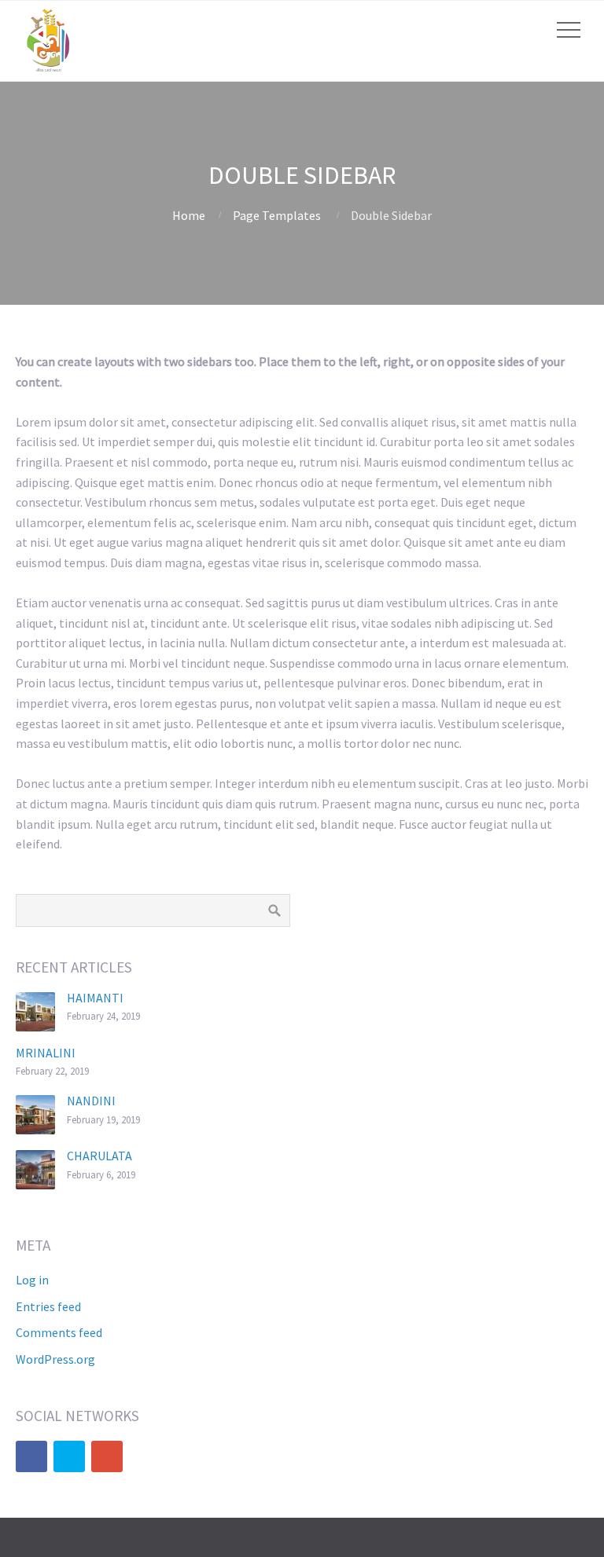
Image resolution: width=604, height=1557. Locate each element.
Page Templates (277, 215)
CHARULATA (99, 1155)
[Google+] (107, 1456)
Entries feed (48, 1306)
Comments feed (59, 1332)
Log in (32, 1280)
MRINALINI (46, 1053)
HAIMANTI (95, 998)
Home (188, 215)
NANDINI (91, 1100)
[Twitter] (69, 1456)
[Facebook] (31, 1456)
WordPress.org (55, 1359)
